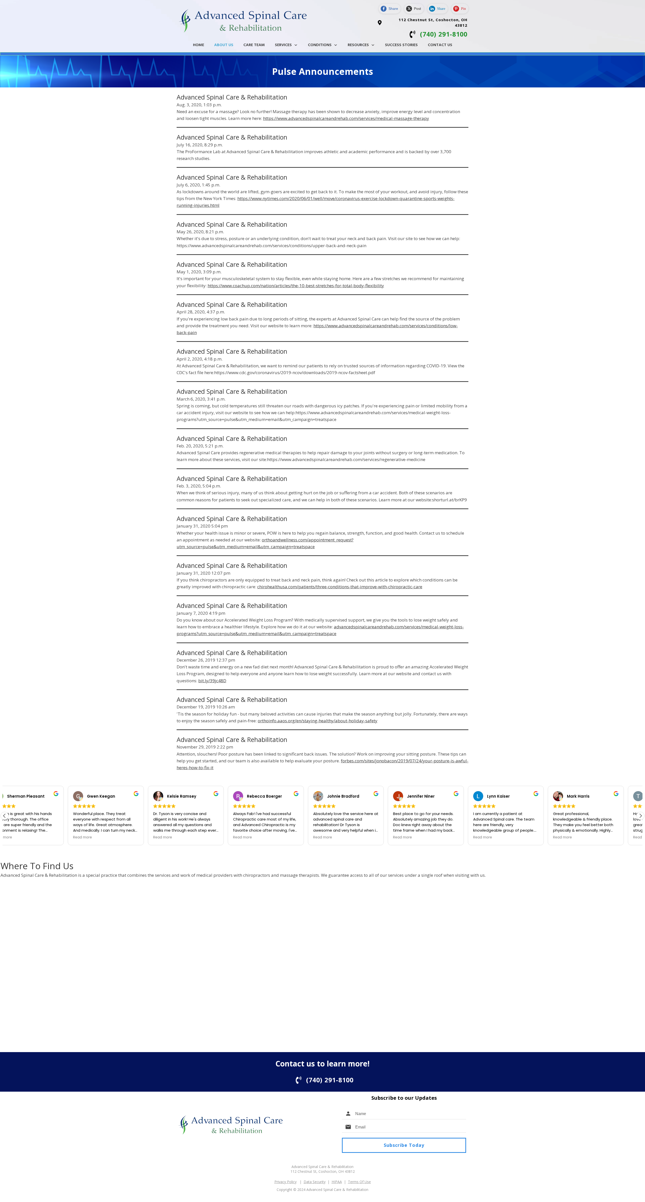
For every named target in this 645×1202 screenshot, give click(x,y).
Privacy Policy (285, 1181)
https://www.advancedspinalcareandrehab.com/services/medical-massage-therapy (346, 118)
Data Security (315, 1181)
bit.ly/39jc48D (212, 681)
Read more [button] (19, 837)
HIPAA (337, 1181)
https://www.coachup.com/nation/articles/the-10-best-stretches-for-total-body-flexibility (296, 285)
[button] (640, 816)
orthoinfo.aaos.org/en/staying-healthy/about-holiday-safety (317, 721)
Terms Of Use (359, 1181)
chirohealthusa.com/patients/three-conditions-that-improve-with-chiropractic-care (339, 587)
